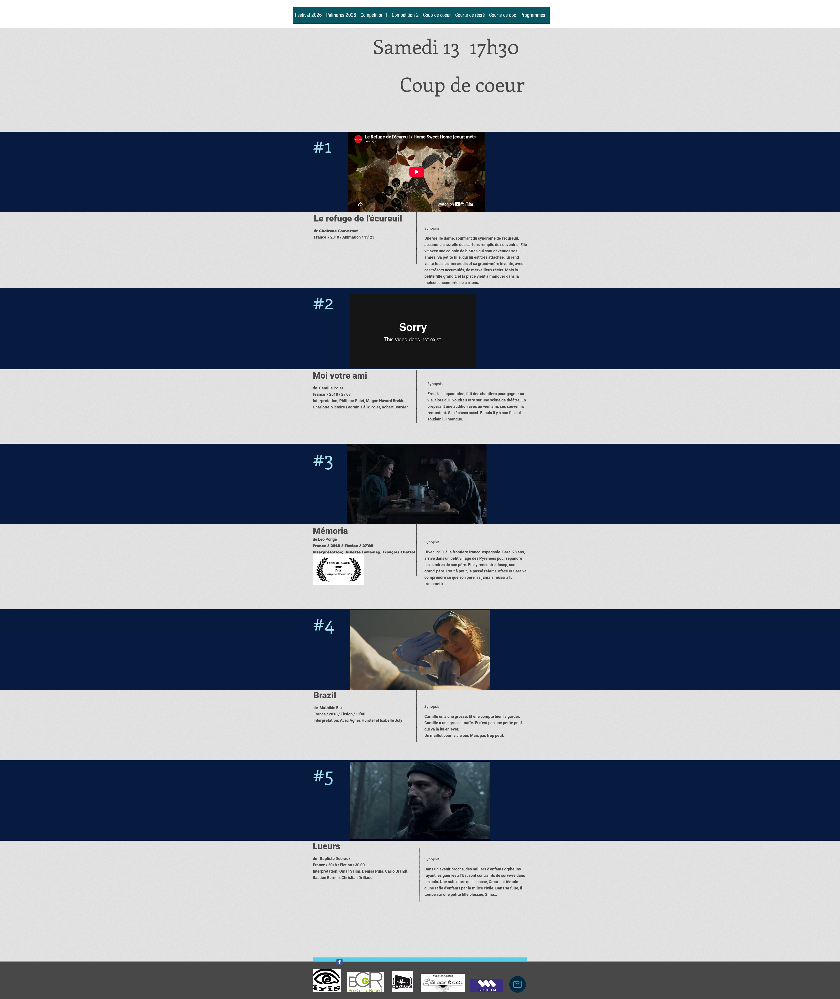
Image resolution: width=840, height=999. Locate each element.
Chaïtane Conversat (338, 231)
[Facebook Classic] (339, 962)
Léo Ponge (327, 539)
